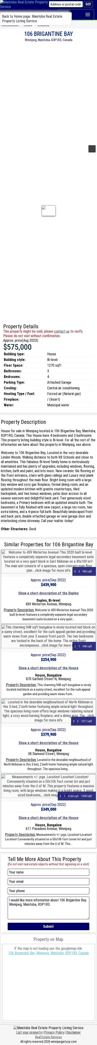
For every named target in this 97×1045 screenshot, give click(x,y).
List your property (29, 1032)
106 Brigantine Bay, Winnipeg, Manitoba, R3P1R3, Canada (48, 953)
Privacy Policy (54, 1032)
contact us (61, 331)
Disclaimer (73, 1032)
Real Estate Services (48, 1037)
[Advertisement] (48, 93)
